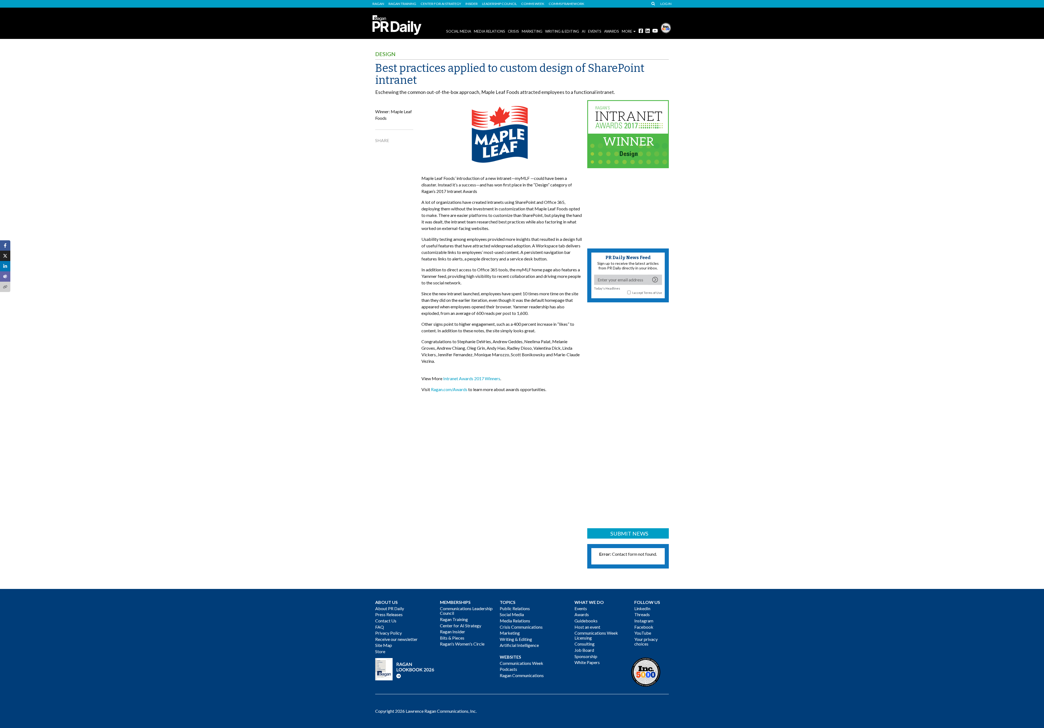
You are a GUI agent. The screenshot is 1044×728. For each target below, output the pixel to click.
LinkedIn (642, 608)
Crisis (513, 31)
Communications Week (521, 663)
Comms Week (532, 3)
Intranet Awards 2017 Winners (471, 378)
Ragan (378, 3)
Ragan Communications (522, 675)
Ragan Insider (452, 631)
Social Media (458, 31)
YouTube (642, 632)
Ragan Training (402, 3)
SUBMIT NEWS (629, 533)
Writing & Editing (562, 31)
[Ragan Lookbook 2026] (404, 668)
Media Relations (489, 31)
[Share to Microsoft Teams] (5, 276)
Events (580, 608)
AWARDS (611, 31)
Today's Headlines (607, 288)
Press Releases (389, 614)
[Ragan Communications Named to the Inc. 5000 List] (666, 27)
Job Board (584, 650)
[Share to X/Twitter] (5, 256)
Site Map (383, 645)
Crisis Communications (521, 626)
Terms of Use (653, 292)
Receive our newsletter (396, 639)
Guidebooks (586, 620)
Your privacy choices (646, 642)
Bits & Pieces (452, 637)
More (627, 31)
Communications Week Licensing (596, 635)
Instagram (643, 620)
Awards (581, 614)
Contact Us (385, 620)
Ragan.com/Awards (449, 389)
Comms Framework (566, 3)
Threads (642, 614)
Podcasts (508, 669)
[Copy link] (5, 287)
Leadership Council (499, 3)
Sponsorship (585, 656)
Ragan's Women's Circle (462, 643)
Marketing (532, 31)
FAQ (379, 626)
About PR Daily (389, 608)
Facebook (643, 626)
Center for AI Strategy (441, 3)
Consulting (584, 643)
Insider (471, 3)
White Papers (587, 662)
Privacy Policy (388, 632)
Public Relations (515, 608)
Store (380, 651)
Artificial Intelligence (519, 645)
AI (583, 31)
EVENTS (594, 31)
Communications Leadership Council (466, 611)
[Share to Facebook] (5, 245)
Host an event (587, 626)
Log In (666, 3)
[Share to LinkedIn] (5, 266)
